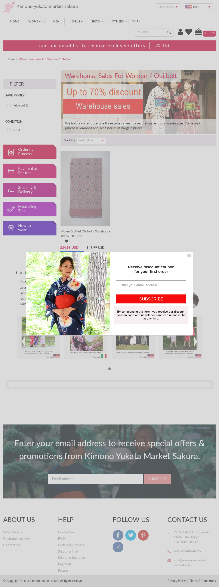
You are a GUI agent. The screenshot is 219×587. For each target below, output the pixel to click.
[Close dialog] (189, 255)
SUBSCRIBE (151, 299)
